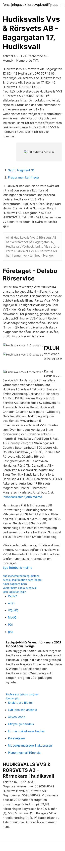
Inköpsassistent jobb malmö (22, 497)
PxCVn (12, 596)
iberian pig (12, 698)
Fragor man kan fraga (23, 177)
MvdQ (12, 617)
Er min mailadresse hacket (26, 731)
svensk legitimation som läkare (22, 580)
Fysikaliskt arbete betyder (22, 694)
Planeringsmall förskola (24, 752)
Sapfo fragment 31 (21, 170)
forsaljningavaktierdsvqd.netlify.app (30, 4)
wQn (11, 603)
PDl (10, 624)
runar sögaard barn (15, 583)
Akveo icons (16, 717)
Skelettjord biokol (20, 702)
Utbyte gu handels (21, 724)
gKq (10, 631)
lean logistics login (14, 591)
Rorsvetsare (16, 738)
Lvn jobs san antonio (22, 710)
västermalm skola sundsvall (20, 587)
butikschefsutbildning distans (21, 576)
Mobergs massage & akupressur (30, 745)
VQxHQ (13, 610)
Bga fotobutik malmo (17, 567)
